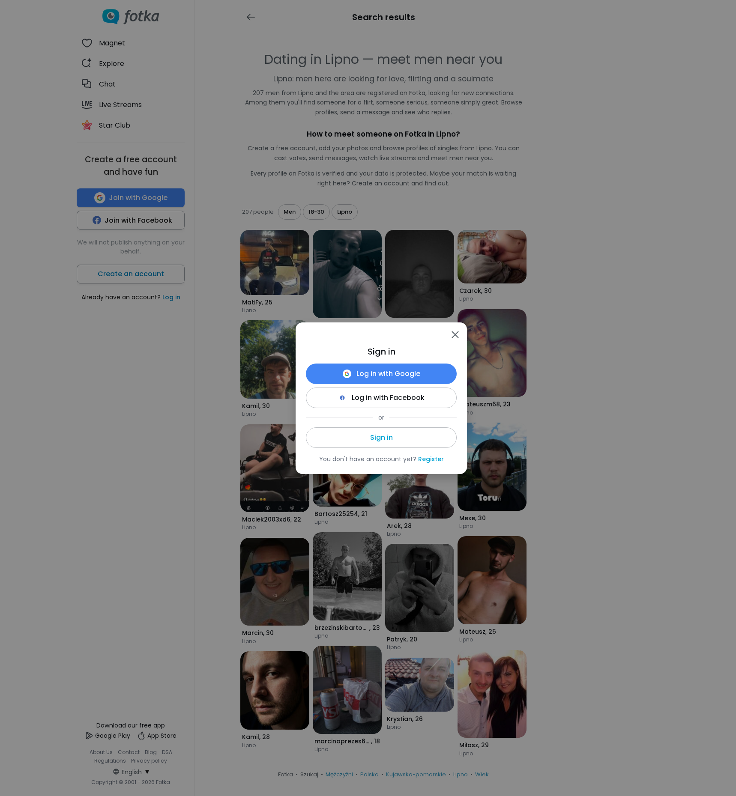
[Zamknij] (455, 334)
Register (431, 459)
